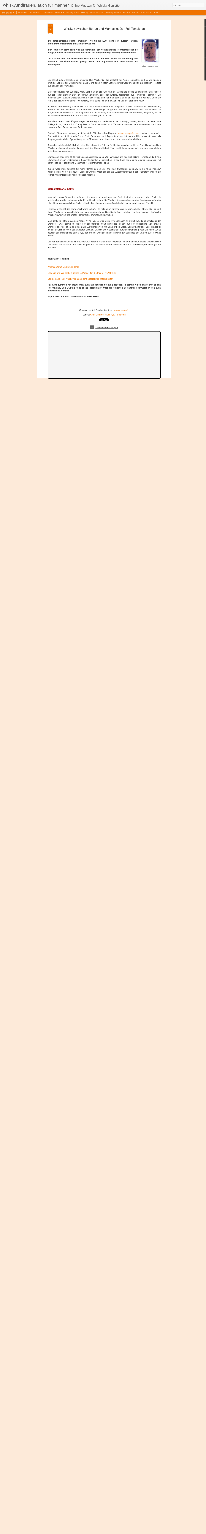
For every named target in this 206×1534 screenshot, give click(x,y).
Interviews (48, 12)
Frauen (126, 12)
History (84, 12)
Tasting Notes (72, 12)
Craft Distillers (97, 314)
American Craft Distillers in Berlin (63, 266)
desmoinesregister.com (128, 133)
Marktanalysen (97, 12)
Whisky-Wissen (113, 12)
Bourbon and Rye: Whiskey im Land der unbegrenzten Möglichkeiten (80, 278)
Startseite (22, 12)
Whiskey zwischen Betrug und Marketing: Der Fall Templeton (104, 28)
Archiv (157, 12)
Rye (112, 314)
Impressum (146, 12)
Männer (136, 12)
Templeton (121, 314)
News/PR (59, 12)
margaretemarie (121, 310)
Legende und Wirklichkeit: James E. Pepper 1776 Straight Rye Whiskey (82, 272)
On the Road (35, 12)
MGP (107, 314)
